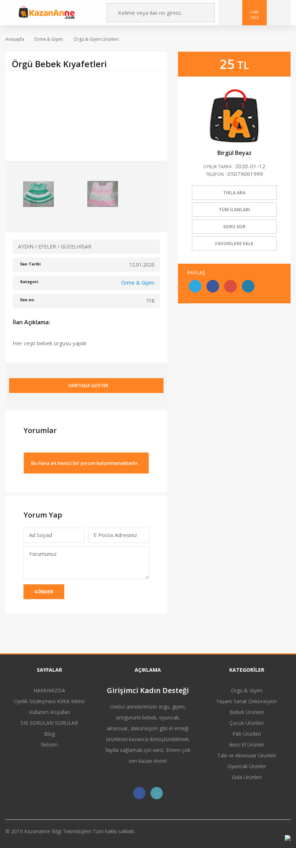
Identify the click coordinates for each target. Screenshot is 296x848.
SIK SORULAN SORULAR (49, 722)
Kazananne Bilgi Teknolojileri (58, 831)
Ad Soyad (40, 534)
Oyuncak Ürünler (246, 766)
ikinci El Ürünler (246, 744)
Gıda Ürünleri (247, 777)
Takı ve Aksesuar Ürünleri (246, 755)
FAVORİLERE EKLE (234, 244)
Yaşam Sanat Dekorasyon (246, 701)
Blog (49, 733)
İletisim (49, 744)
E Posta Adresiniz (115, 537)
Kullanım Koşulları (49, 712)
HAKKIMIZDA (49, 690)
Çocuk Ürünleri (247, 722)
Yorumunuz (43, 553)
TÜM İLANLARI (234, 210)
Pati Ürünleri (246, 733)
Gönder (43, 592)
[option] (86, 115)
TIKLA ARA (234, 193)
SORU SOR (234, 227)
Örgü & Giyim (246, 690)
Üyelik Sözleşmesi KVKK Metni (49, 701)
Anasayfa (14, 39)
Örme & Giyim (48, 39)
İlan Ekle (255, 14)
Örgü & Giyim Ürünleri (96, 39)
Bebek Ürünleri (247, 712)
